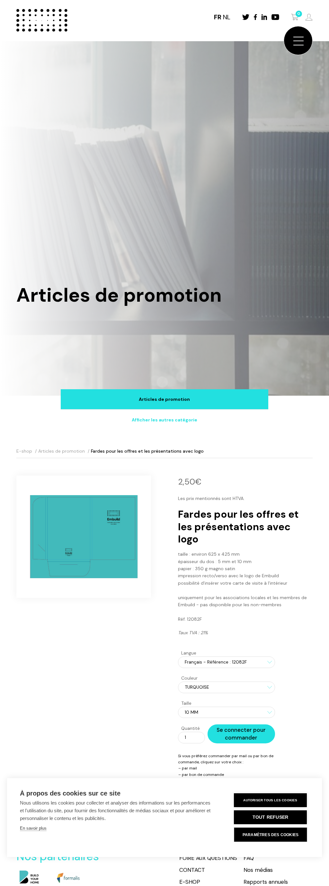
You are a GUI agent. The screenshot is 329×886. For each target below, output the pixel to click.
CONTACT (192, 869)
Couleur (189, 678)
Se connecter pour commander (241, 733)
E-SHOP (189, 881)
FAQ (249, 858)
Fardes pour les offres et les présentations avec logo (147, 451)
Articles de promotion (164, 399)
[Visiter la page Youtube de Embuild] (275, 17)
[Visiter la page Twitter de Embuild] (245, 17)
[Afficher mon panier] (295, 17)
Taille (186, 703)
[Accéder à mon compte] (309, 17)
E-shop (24, 451)
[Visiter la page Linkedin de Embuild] (264, 17)
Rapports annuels (266, 881)
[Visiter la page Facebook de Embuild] (255, 17)
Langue (188, 653)
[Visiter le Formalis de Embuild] (68, 877)
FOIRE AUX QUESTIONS (208, 858)
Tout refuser (270, 817)
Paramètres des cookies (270, 835)
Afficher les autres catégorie (164, 420)
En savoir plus (33, 828)
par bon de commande (203, 774)
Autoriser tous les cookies (270, 800)
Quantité (190, 728)
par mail (189, 768)
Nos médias (258, 869)
